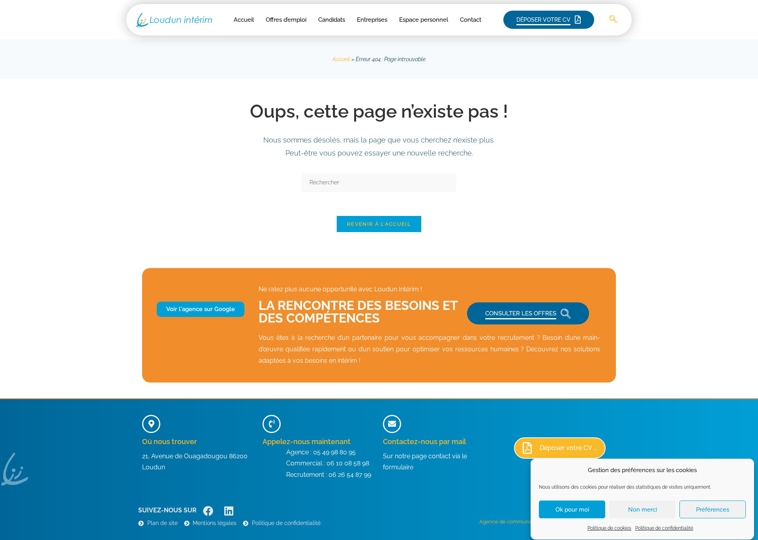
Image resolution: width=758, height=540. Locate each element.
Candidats (331, 19)
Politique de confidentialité (664, 528)
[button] (613, 20)
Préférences (712, 509)
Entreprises (372, 19)
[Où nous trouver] (151, 424)
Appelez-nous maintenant (307, 441)
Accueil (244, 19)
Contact (470, 19)
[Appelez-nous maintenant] (272, 424)
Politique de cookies (609, 528)
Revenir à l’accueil (379, 224)
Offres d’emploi (286, 19)
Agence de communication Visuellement (528, 522)
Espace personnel (423, 19)
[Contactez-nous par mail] (392, 424)
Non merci (642, 509)
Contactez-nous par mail (424, 441)
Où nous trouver (169, 441)
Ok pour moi (572, 509)
